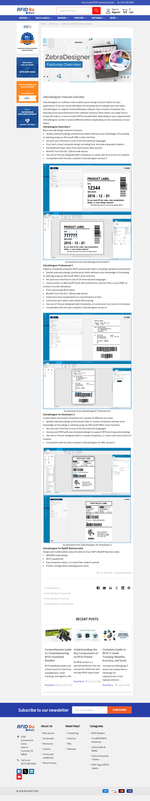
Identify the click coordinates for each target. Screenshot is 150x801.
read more (50, 685)
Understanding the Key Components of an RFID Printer (86, 653)
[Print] (110, 588)
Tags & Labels (42, 18)
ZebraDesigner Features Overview (63, 97)
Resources (48, 743)
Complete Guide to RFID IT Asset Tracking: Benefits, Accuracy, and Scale (114, 655)
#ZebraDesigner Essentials (57, 593)
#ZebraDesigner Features (56, 598)
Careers (46, 748)
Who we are (48, 733)
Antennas (97, 18)
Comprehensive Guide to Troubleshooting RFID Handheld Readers (58, 655)
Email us (71, 738)
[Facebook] (98, 588)
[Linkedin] (122, 588)
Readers (61, 18)
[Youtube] (19, 777)
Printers (79, 18)
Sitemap (71, 748)
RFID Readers (98, 733)
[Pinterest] (129, 588)
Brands (23, 18)
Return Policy (49, 762)
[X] (116, 588)
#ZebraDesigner (52, 588)
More (113, 18)
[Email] (104, 588)
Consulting (72, 733)
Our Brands (48, 738)
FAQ (69, 743)
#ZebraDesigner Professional (58, 603)
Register (116, 12)
